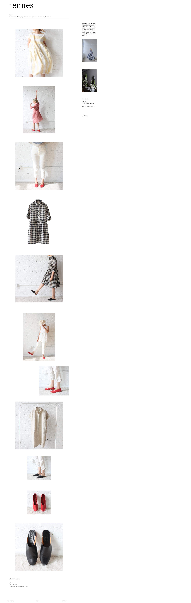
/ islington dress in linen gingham (18, 586)
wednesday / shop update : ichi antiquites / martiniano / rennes (29, 17)
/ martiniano (13, 584)
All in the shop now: (14, 579)
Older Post (64, 601)
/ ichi (11, 582)
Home (37, 601)
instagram (85, 117)
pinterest (84, 115)
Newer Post (10, 601)
